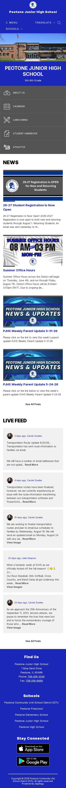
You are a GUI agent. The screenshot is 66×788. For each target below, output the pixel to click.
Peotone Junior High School (31, 720)
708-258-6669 (34, 680)
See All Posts (33, 404)
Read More (31, 464)
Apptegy (39, 783)
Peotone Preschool (31, 708)
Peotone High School (31, 726)
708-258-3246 (36, 676)
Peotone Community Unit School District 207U (31, 702)
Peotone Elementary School (31, 714)
